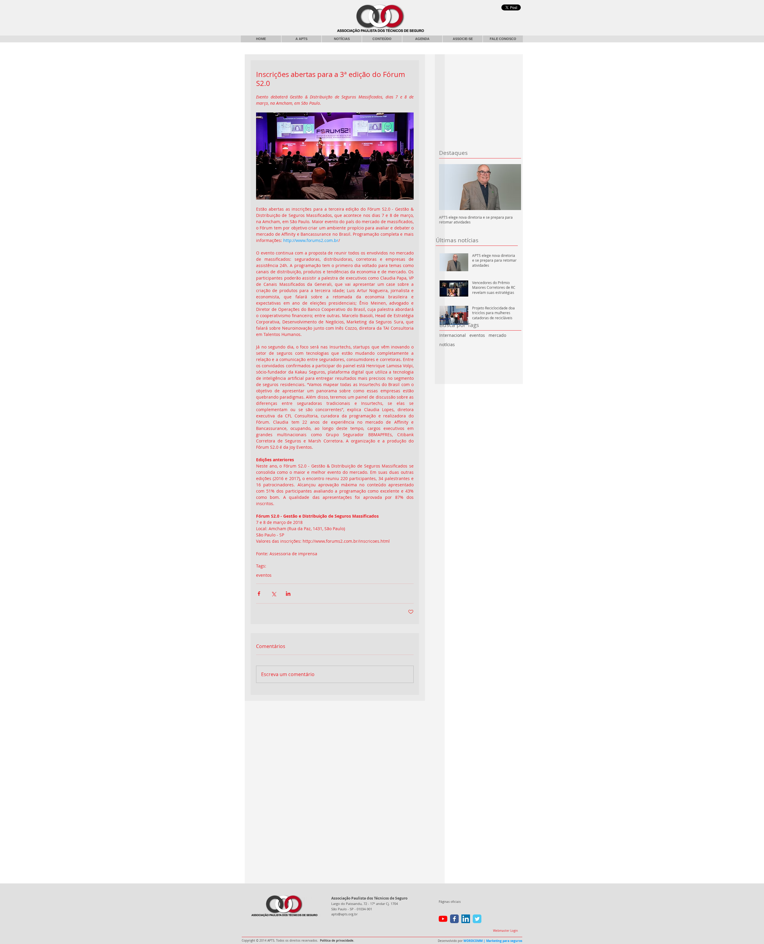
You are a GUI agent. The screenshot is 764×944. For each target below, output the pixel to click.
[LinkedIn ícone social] (465, 918)
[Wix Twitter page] (477, 918)
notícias (447, 344)
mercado (497, 335)
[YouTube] (443, 918)
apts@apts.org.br (344, 914)
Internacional (452, 335)
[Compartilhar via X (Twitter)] (273, 593)
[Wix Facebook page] (454, 918)
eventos (477, 335)
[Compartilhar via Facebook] (259, 593)
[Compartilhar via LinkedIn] (288, 593)
